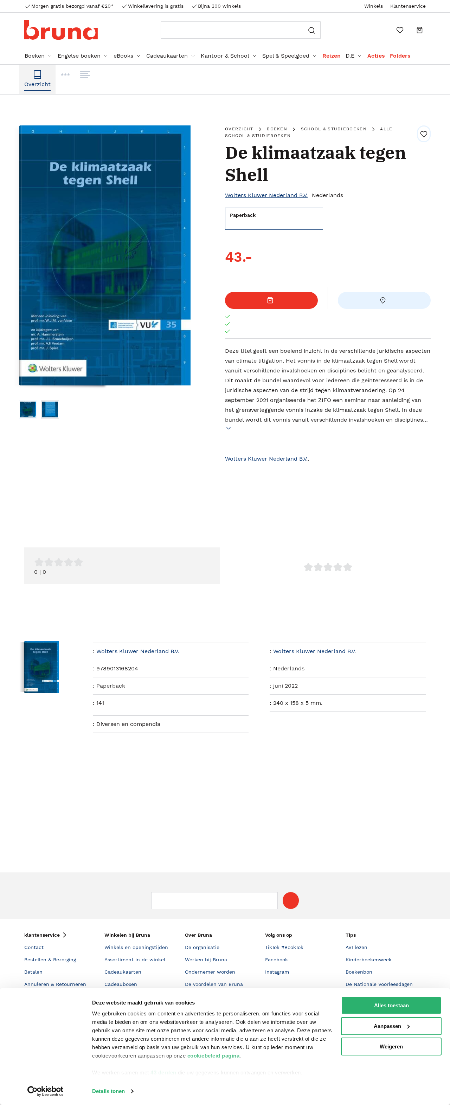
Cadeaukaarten (167, 55)
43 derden (163, 1072)
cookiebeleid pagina (213, 1056)
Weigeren (391, 1046)
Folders (400, 55)
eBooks (123, 55)
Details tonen (108, 1091)
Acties (376, 55)
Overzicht (239, 128)
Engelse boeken (79, 55)
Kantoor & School (225, 55)
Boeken (35, 55)
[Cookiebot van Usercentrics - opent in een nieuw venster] (45, 1091)
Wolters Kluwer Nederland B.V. (266, 195)
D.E (350, 55)
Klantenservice (408, 6)
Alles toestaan (391, 1005)
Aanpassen (387, 1026)
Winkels (373, 6)
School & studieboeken (334, 128)
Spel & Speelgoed (285, 55)
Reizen (331, 55)
